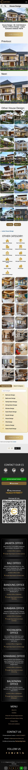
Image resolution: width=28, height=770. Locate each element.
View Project (14, 34)
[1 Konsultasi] (21, 768)
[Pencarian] (9, 768)
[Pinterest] (18, 753)
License (14, 441)
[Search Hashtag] (5, 6)
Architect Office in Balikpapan (14, 693)
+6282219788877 (14, 492)
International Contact (14, 479)
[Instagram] (9, 753)
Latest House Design (8, 231)
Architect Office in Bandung (14, 594)
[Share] (17, 768)
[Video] (13, 768)
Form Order (14, 483)
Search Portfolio (6, 386)
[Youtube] (12, 753)
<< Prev (9, 225)
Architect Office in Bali (14, 572)
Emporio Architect (10, 762)
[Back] (2, 6)
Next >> (17, 225)
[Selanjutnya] (25, 768)
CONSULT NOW (14, 437)
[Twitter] (20, 753)
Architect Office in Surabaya (14, 616)
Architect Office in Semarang (14, 667)
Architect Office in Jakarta (14, 551)
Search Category (18, 386)
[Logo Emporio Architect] (5, 2)
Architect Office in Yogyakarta (14, 644)
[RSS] (23, 753)
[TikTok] (15, 753)
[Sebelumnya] (6, 768)
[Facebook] (6, 753)
